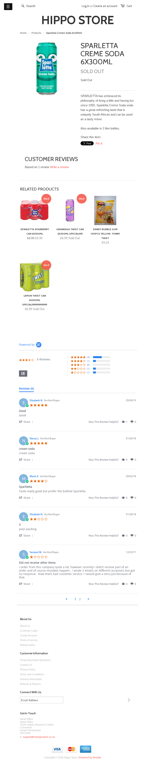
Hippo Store (77, 20)
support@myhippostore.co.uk (39, 737)
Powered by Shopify (90, 757)
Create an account (105, 6)
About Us (25, 625)
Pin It (99, 143)
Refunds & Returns (30, 684)
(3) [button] (88, 357)
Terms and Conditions (32, 674)
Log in (85, 6)
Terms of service (29, 640)
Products (36, 33)
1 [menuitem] (75, 599)
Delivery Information (31, 679)
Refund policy (27, 645)
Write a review (59, 167)
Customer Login (29, 630)
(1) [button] (88, 360)
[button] (23, 373)
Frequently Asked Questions (35, 660)
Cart (129, 6)
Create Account (28, 635)
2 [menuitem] (80, 599)
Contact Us (26, 665)
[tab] (26, 389)
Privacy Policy (27, 669)
